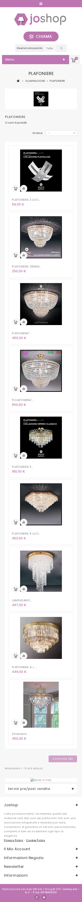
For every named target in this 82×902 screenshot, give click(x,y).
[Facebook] (37, 897)
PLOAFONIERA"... (23, 400)
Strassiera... (20, 734)
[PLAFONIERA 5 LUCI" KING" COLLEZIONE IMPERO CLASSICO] (41, 438)
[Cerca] (61, 48)
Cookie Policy (35, 840)
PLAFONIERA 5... (22, 467)
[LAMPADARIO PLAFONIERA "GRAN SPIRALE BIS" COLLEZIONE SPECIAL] (41, 571)
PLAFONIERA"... (22, 333)
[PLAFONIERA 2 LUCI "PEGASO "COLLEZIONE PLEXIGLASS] (41, 171)
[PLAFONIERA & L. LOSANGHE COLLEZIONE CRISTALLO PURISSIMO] (41, 638)
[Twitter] (44, 897)
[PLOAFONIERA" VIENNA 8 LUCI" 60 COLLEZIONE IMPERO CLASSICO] (41, 371)
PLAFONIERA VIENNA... (27, 266)
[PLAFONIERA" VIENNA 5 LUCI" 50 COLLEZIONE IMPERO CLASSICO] (41, 304)
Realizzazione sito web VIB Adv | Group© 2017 (32, 889)
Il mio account (17, 848)
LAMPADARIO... (22, 600)
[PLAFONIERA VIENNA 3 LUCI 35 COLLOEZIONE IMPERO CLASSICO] (41, 237)
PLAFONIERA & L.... (24, 667)
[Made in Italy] (41, 780)
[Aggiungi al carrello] (15, 188)
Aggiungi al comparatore (23, 188)
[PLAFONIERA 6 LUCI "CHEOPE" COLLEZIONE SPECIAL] (41, 504)
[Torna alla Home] (18, 81)
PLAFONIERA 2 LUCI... (26, 200)
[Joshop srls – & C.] (41, 19)
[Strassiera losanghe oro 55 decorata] (41, 705)
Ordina (37, 133)
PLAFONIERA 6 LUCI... (26, 534)
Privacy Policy (13, 840)
